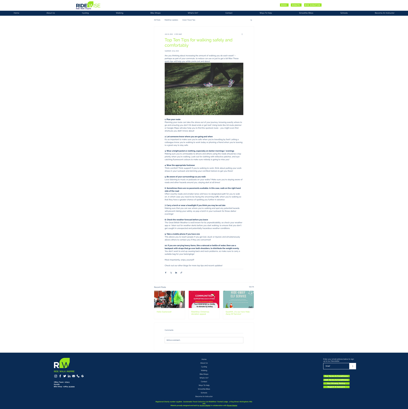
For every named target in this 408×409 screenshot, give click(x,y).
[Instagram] (56, 376)
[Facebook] (60, 376)
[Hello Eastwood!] (169, 299)
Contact (204, 382)
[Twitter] (65, 376)
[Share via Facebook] (166, 273)
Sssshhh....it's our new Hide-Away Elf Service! (238, 313)
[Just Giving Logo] (82, 376)
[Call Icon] (78, 376)
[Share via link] (181, 273)
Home (204, 359)
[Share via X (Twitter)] (171, 273)
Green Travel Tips (188, 20)
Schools (204, 393)
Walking (204, 370)
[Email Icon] (73, 376)
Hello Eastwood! (164, 312)
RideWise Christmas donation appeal (200, 313)
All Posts (157, 20)
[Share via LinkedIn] (176, 273)
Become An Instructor (204, 396)
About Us (204, 363)
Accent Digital (205, 405)
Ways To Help (204, 385)
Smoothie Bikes (204, 389)
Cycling (204, 367)
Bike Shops (204, 374)
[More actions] (242, 34)
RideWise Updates (171, 20)
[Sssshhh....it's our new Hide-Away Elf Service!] (238, 299)
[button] (251, 20)
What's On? (204, 378)
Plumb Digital (232, 405)
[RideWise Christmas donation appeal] (204, 299)
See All (251, 287)
